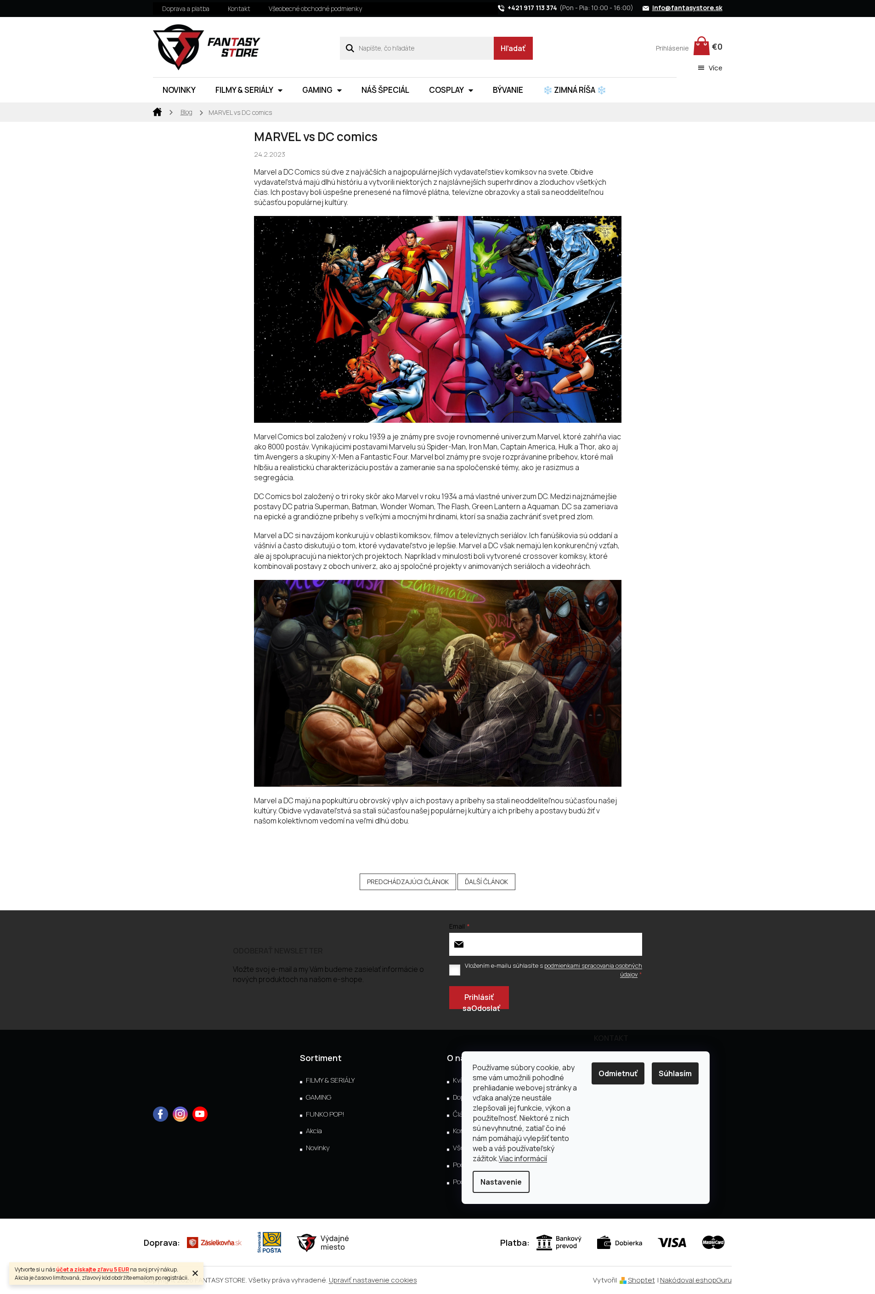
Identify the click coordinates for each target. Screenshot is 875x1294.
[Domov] (157, 111)
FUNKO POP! (325, 1114)
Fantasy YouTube (200, 1114)
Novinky (318, 1147)
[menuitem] (179, 90)
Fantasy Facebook (160, 1114)
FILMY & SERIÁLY (330, 1080)
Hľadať (513, 48)
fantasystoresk (180, 1114)
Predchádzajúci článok (408, 881)
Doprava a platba (185, 8)
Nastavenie (501, 1182)
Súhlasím (675, 1073)
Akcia (314, 1130)
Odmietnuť (618, 1073)
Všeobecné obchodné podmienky (315, 8)
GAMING (318, 1097)
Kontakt (239, 8)
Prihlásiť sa (478, 1000)
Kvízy (461, 1080)
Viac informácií (523, 1158)
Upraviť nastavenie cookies (373, 1280)
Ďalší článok (486, 881)
